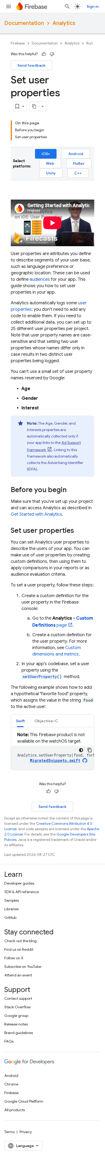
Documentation (24, 23)
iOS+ (45, 153)
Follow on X (13, 958)
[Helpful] (44, 54)
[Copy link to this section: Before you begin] (72, 490)
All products (14, 1109)
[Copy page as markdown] (34, 106)
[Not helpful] (52, 54)
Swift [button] (20, 720)
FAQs (8, 1041)
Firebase (18, 43)
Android (75, 153)
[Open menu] (8, 6)
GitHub (10, 917)
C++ (78, 173)
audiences (40, 279)
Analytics (63, 23)
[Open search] (67, 6)
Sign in (93, 6)
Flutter (79, 163)
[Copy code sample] (89, 750)
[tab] (20, 720)
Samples (11, 900)
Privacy (26, 1132)
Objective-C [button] (46, 720)
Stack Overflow (17, 1007)
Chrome (11, 1084)
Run (89, 43)
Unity (51, 173)
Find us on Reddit (18, 949)
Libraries (11, 909)
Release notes (16, 1024)
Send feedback (32, 65)
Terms (9, 1132)
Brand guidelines (18, 1032)
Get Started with (36, 514)
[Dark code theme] (81, 750)
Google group (16, 1015)
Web (50, 163)
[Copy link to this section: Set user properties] (79, 531)
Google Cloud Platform (23, 1101)
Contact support (18, 998)
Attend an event (18, 975)
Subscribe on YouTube (22, 966)
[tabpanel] (52, 751)
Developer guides (19, 883)
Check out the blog (20, 940)
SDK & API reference (21, 891)
